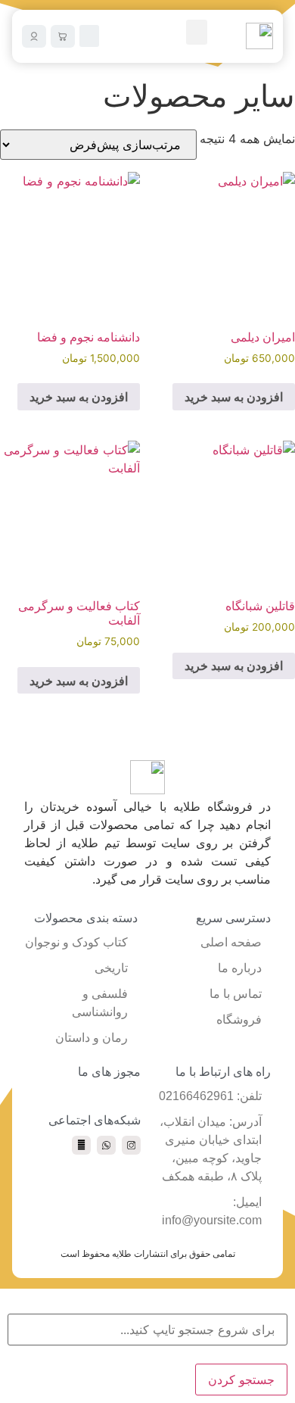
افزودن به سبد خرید (234, 396)
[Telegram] (81, 1145)
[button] (196, 32)
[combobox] (147, 1329)
